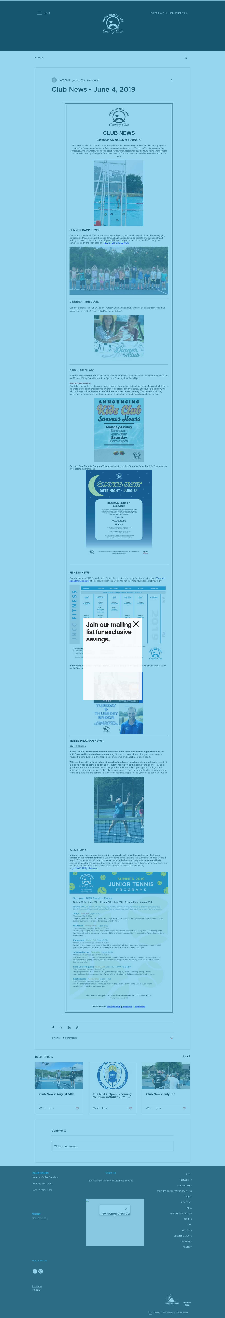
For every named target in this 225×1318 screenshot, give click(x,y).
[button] (136, 624)
